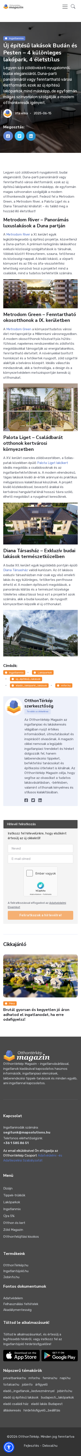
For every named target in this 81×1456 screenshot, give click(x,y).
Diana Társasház (15, 570)
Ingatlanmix (16, 38)
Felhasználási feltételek (20, 1304)
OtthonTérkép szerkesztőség (38, 703)
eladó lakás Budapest (47, 1404)
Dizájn (8, 1188)
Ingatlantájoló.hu (16, 1271)
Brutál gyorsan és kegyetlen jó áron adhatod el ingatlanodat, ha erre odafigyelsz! (36, 1014)
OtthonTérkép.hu (15, 1265)
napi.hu (65, 1378)
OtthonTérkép (28, 1437)
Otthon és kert (14, 1223)
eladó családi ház (16, 1404)
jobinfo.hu (64, 1391)
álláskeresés (12, 1410)
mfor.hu (66, 685)
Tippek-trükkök (14, 1195)
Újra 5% (8, 1216)
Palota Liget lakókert (52, 463)
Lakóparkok (45, 672)
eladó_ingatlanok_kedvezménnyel (28, 1391)
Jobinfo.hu (11, 1277)
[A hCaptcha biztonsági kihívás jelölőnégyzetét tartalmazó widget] (41, 881)
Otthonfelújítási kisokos (21, 1237)
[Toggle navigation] (65, 7)
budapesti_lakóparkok (57, 1397)
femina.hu (50, 1378)
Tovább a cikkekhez (38, 711)
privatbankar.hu (14, 1378)
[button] (73, 7)
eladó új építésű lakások (20, 1397)
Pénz (12, 1003)
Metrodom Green (18, 329)
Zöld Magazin (13, 1230)
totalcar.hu (11, 1384)
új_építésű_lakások (28, 679)
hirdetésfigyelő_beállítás (42, 1410)
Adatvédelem (13, 1298)
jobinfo (27, 1384)
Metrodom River (18, 234)
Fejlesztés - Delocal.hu (40, 1446)
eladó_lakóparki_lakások (31, 685)
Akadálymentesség (17, 1310)
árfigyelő (41, 1384)
